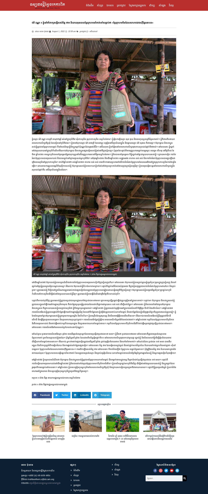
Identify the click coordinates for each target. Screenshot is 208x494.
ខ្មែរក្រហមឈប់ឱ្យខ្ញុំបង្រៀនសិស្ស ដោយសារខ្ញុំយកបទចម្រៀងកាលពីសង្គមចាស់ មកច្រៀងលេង (48, 439)
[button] (42, 395)
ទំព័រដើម (90, 5)
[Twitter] (166, 470)
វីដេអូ (171, 5)
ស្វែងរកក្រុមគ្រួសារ (137, 5)
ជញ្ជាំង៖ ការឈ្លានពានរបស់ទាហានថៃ (85, 436)
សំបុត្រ (100, 5)
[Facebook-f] (155, 470)
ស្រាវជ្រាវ (121, 5)
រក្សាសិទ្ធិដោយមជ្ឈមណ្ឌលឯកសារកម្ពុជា (45, 483)
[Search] (185, 478)
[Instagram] (161, 470)
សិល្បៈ (152, 5)
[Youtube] (172, 470)
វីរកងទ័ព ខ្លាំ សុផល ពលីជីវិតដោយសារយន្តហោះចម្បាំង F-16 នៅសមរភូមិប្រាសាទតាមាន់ (122, 439)
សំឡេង (162, 5)
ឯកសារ (110, 5)
